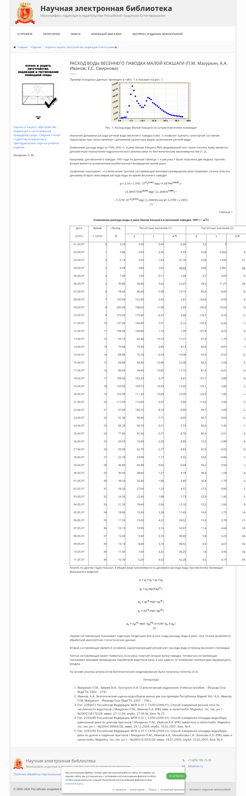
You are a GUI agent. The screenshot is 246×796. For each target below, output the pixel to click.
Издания (36, 47)
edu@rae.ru (195, 766)
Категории (51, 34)
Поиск (76, 34)
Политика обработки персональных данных (42, 774)
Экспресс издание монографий (157, 34)
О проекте (24, 34)
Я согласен (176, 776)
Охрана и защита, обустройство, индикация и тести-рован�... (82, 47)
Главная (22, 47)
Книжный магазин (106, 34)
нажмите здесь (74, 783)
